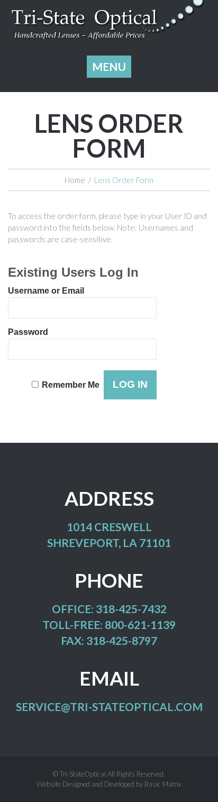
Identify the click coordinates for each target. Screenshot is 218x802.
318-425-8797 (121, 640)
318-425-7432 (131, 608)
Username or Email (46, 290)
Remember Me (70, 384)
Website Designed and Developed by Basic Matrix (109, 784)
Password (28, 331)
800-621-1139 (140, 624)
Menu (109, 66)
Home (75, 180)
